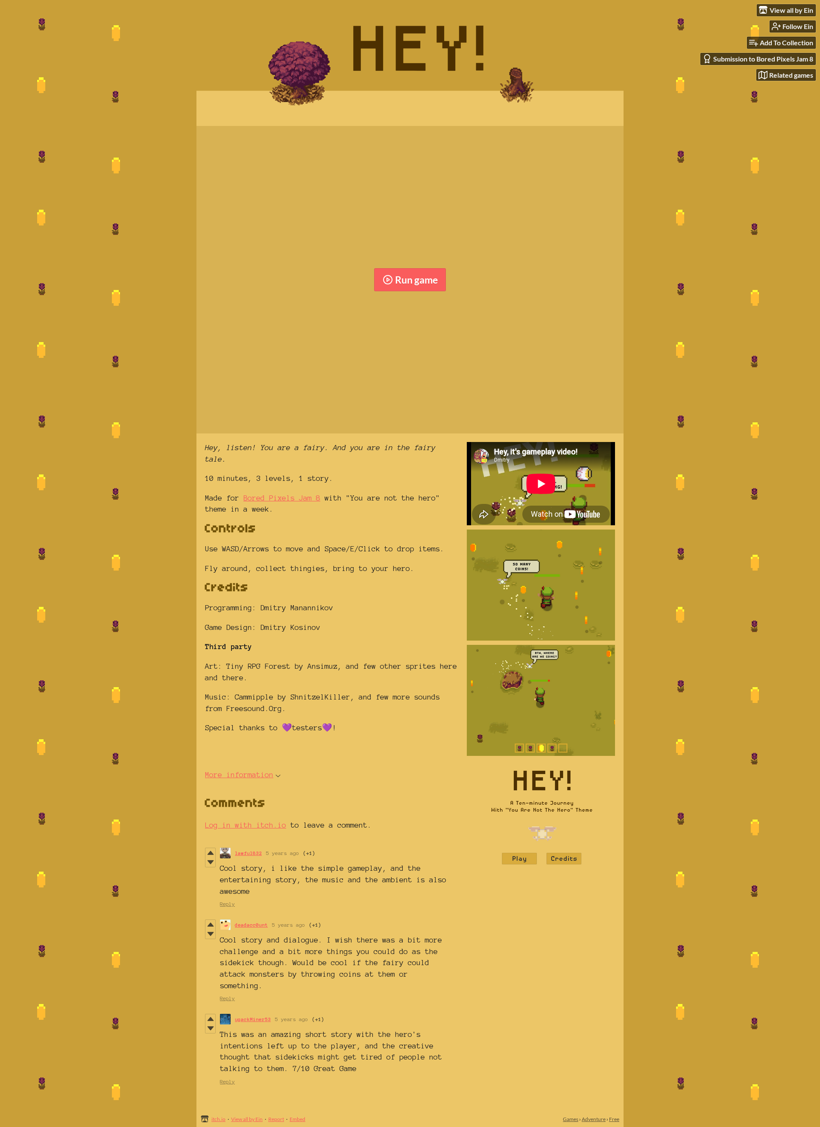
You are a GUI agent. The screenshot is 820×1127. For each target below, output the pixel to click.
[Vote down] (210, 862)
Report (276, 1119)
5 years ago (282, 853)
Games (570, 1119)
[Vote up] (210, 853)
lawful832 (248, 853)
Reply (227, 904)
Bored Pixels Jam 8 (281, 498)
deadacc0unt (251, 925)
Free (614, 1119)
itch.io (218, 1119)
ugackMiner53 (253, 1019)
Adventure (594, 1119)
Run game (416, 280)
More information (239, 774)
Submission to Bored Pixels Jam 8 (763, 59)
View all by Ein (247, 1119)
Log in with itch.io (245, 825)
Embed (297, 1119)
